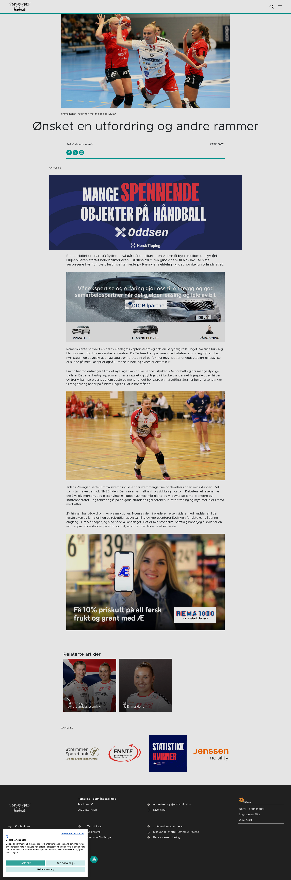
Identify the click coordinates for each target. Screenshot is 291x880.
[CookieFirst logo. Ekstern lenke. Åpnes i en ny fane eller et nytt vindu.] (7, 836)
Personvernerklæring (73, 833)
